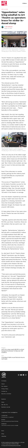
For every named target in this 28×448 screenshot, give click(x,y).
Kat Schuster (9, 26)
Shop (2, 433)
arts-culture (4, 9)
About (3, 383)
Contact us (4, 391)
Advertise (3, 436)
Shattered (9, 424)
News (2, 402)
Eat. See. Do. (4, 404)
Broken (9, 420)
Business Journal (5, 407)
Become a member (6, 393)
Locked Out (7, 416)
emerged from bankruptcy (15, 247)
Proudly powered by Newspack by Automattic (11, 445)
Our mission (4, 386)
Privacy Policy (4, 388)
